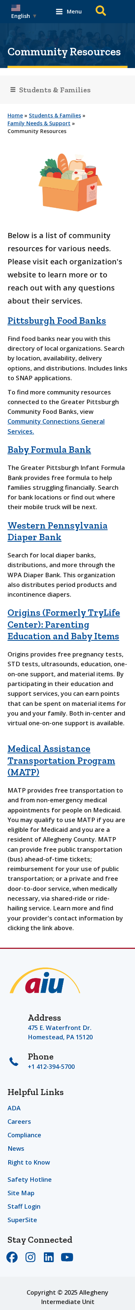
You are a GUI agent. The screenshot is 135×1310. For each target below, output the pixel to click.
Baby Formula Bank (49, 449)
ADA (14, 1108)
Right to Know (29, 1162)
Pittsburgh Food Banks (57, 320)
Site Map (21, 1192)
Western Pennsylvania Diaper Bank (58, 531)
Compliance (24, 1135)
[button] (101, 12)
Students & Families (55, 115)
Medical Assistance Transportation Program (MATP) (61, 760)
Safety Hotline (30, 1179)
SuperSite (22, 1219)
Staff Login (24, 1206)
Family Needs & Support (39, 123)
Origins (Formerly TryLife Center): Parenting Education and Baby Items (64, 624)
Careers (19, 1121)
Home (15, 115)
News (16, 1148)
